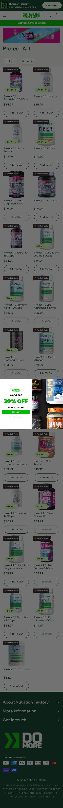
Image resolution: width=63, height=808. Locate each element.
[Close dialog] (61, 380)
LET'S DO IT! (15, 412)
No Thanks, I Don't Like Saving (15, 417)
